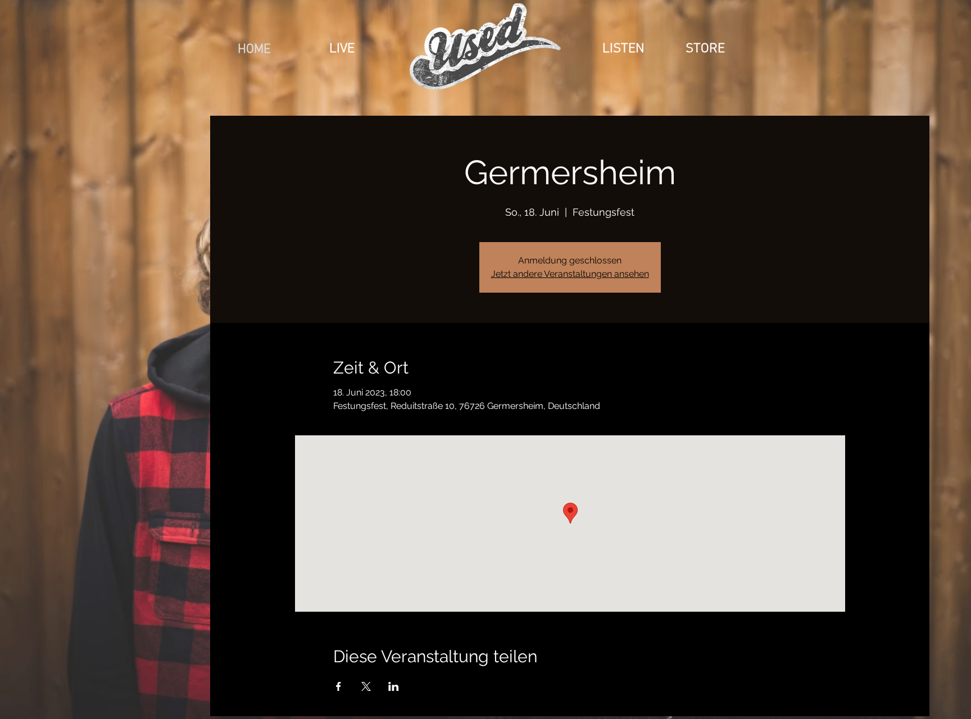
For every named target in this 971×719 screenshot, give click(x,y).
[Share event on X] (366, 686)
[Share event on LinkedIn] (393, 686)
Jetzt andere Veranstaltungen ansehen (570, 274)
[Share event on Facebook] (338, 686)
